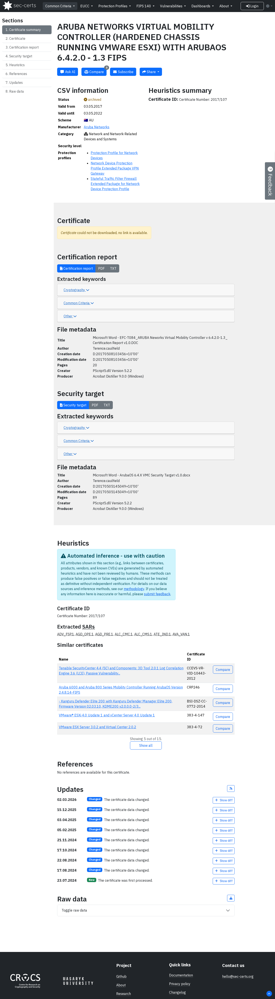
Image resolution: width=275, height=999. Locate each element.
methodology (134, 589)
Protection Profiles (113, 6)
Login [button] (253, 6)
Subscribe (125, 72)
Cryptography (75, 290)
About (224, 6)
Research (123, 993)
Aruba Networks (96, 127)
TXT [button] (113, 268)
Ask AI (69, 72)
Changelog (177, 992)
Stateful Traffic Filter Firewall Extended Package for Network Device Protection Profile (115, 183)
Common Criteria (58, 6)
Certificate (17, 38)
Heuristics (17, 65)
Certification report (24, 47)
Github (121, 976)
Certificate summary (25, 30)
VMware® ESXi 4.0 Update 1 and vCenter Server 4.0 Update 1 (107, 715)
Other (68, 316)
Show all (146, 745)
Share (151, 72)
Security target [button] (74, 405)
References (18, 74)
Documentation (181, 975)
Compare (98, 71)
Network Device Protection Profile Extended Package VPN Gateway (115, 168)
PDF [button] (101, 268)
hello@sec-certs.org (238, 976)
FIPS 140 (144, 6)
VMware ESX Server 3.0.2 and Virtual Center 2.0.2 (97, 727)
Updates (16, 82)
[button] (231, 788)
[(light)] (269, 6)
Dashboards (201, 6)
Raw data (16, 91)
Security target (20, 56)
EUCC (85, 6)
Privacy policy (179, 984)
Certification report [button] (78, 268)
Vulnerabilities (171, 6)
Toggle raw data (74, 910)
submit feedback (157, 594)
